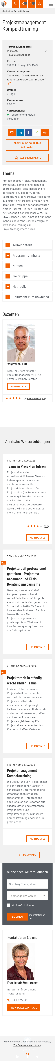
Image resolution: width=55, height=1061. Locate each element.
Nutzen (18, 265)
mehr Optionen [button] (37, 914)
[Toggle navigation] (51, 4)
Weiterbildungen (21, 11)
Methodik (19, 286)
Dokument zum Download (31, 296)
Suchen (17, 916)
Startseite (7, 11)
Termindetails (22, 245)
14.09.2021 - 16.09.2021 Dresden (19, 52)
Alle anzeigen (27, 855)
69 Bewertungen (36, 398)
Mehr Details (18, 386)
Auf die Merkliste (30, 157)
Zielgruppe (20, 276)
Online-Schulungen (23, 905)
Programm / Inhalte (26, 255)
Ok (27, 1053)
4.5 (46, 526)
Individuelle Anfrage (24, 1007)
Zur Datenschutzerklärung (27, 1045)
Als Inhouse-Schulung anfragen (27, 145)
